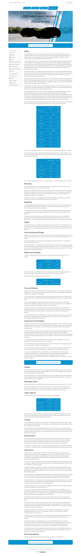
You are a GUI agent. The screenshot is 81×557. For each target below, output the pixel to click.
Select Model (35, 8)
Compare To (44, 8)
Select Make (27, 8)
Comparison (13, 50)
